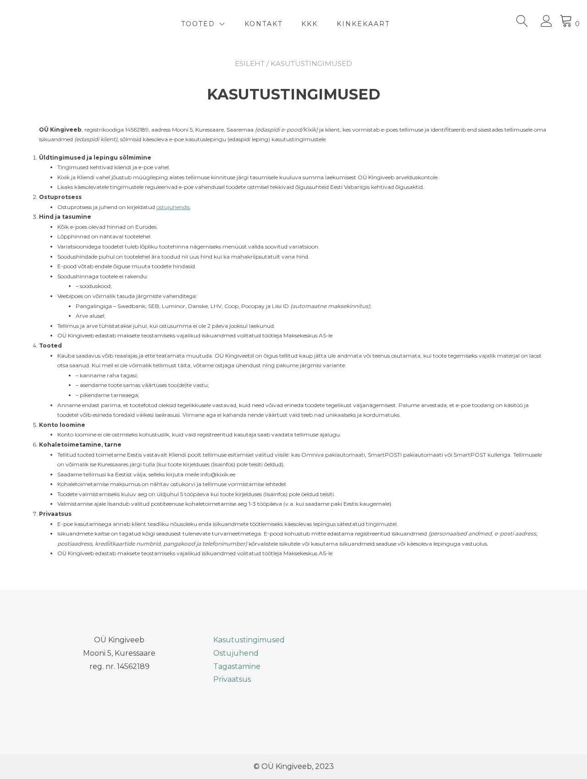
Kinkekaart (363, 24)
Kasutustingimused (249, 639)
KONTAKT (263, 24)
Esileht (250, 63)
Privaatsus (232, 679)
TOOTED (198, 24)
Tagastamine (236, 666)
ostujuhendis (173, 207)
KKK (309, 24)
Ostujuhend (236, 653)
